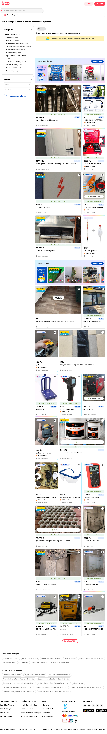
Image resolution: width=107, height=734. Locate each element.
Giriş (89, 4)
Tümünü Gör (97, 61)
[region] (70, 72)
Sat (101, 4)
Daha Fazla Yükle (70, 641)
